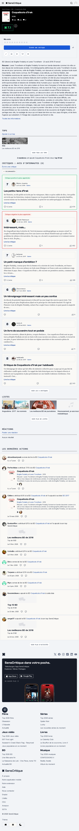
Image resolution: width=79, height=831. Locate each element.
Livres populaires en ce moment (52, 746)
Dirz (9, 562)
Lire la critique (10, 203)
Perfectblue (12, 468)
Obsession (6, 721)
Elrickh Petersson (23, 220)
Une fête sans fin (8, 758)
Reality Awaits (45, 761)
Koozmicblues (13, 593)
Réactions (7, 429)
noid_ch (19, 323)
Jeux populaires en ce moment (14, 746)
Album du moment (47, 764)
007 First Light (7, 739)
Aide (3, 787)
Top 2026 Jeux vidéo (10, 736)
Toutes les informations (11, 119)
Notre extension (8, 783)
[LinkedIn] (71, 655)
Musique (45, 750)
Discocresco (21, 289)
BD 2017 (66, 496)
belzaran (19, 254)
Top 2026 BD (7, 754)
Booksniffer (12, 523)
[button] (75, 3)
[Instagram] (63, 655)
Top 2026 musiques (48, 754)
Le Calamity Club (46, 739)
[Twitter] (55, 655)
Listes (5, 396)
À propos (5, 776)
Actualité (5, 728)
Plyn (9, 583)
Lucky (42, 725)
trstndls (11, 551)
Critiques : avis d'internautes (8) (23, 163)
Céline (10, 496)
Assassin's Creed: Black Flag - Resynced (18, 743)
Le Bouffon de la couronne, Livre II (54, 743)
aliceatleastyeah (14, 457)
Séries (44, 714)
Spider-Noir (44, 721)
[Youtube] (75, 655)
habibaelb (20, 357)
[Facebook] (59, 655)
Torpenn (11, 572)
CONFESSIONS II (47, 758)
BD (12, 9)
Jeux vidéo (8, 732)
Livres (43, 732)
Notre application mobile (11, 780)
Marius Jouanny (22, 183)
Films (5, 714)
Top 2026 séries (46, 718)
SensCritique (6, 9)
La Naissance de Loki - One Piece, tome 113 (19, 761)
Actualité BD (7, 764)
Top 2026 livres (46, 736)
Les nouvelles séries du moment (52, 728)
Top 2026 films (8, 718)
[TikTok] (67, 655)
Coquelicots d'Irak (20, 9)
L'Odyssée (6, 725)
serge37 (11, 619)
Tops (4, 130)
